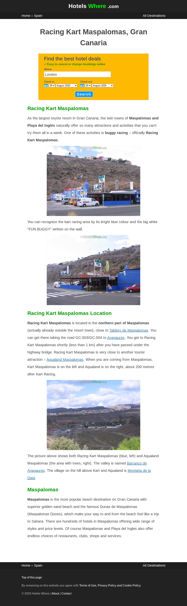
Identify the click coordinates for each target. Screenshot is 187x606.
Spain (38, 16)
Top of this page (32, 577)
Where (48, 69)
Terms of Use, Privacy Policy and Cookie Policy (109, 585)
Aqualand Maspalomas (65, 360)
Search (84, 94)
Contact (66, 593)
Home (26, 16)
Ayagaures (116, 338)
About (55, 593)
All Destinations (154, 16)
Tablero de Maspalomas (128, 330)
